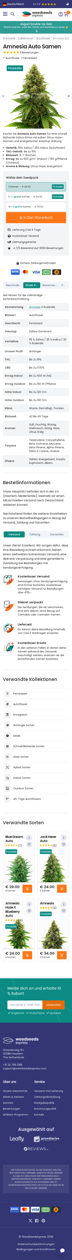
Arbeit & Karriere (13, 1097)
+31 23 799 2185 (12, 1065)
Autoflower (43, 38)
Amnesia (34, 307)
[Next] (68, 96)
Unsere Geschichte (15, 1091)
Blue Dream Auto (14, 839)
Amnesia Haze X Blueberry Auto (12, 909)
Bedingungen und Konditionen (36, 1249)
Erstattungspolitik (45, 1109)
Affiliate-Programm (15, 1114)
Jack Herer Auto (48, 839)
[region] (36, 27)
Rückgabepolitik (44, 1103)
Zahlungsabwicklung (47, 1097)
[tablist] (36, 285)
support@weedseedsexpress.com (25, 1068)
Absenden (53, 1005)
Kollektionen (26, 38)
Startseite (9, 38)
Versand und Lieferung (48, 1091)
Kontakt (39, 1114)
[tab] (13, 285)
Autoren (8, 1103)
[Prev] (4, 96)
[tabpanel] (36, 378)
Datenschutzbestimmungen (36, 1244)
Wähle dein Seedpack (22, 177)
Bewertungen (11, 1109)
